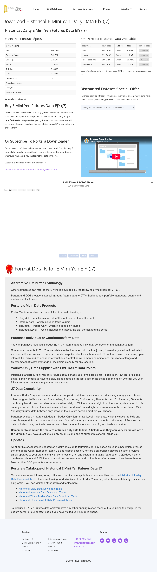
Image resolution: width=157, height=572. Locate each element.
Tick (84, 255)
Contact (143, 9)
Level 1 (93, 255)
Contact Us (79, 546)
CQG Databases (54, 9)
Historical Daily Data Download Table (40, 488)
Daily (63, 255)
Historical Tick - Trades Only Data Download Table (48, 496)
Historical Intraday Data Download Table (42, 492)
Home (36, 9)
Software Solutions (83, 9)
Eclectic (125, 9)
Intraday (74, 255)
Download (144, 50)
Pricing (106, 9)
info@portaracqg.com (84, 542)
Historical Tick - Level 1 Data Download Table (45, 500)
